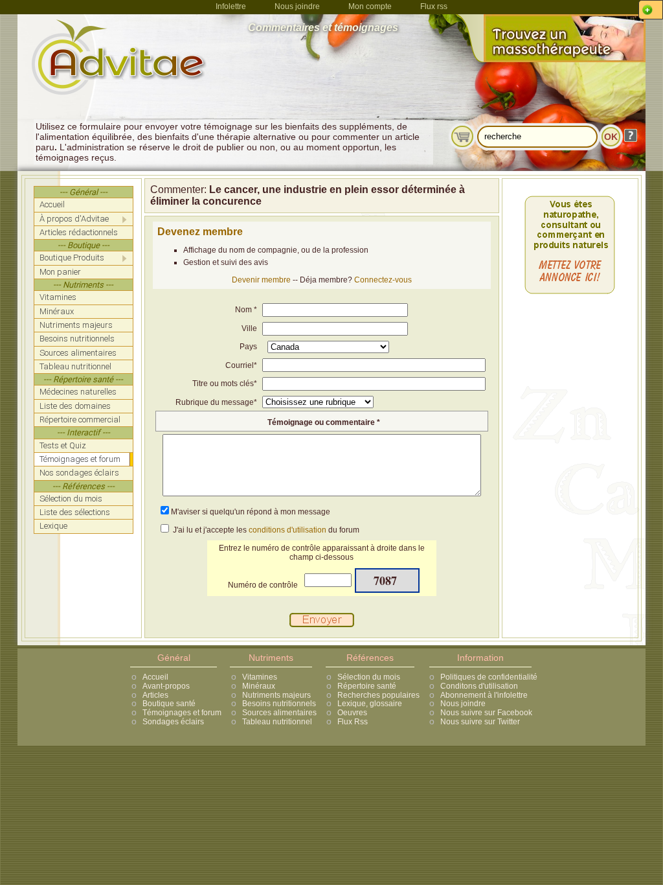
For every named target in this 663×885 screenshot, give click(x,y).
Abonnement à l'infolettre (484, 695)
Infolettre (231, 6)
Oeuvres (352, 712)
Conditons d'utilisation (479, 686)
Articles (155, 695)
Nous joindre (297, 6)
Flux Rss (352, 721)
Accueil (155, 677)
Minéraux (258, 686)
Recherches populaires (378, 695)
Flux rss (433, 6)
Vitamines (259, 677)
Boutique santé (169, 703)
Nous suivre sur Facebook (486, 712)
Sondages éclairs (173, 721)
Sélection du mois (368, 677)
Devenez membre (200, 231)
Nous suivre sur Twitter (480, 721)
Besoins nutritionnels (279, 703)
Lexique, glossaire (369, 703)
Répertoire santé (366, 686)
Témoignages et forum (181, 712)
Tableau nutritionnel (277, 721)
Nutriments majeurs (276, 695)
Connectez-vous (383, 279)
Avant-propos (166, 686)
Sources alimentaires (279, 712)
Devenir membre (261, 279)
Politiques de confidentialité (488, 677)
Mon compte (370, 6)
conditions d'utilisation (287, 529)
